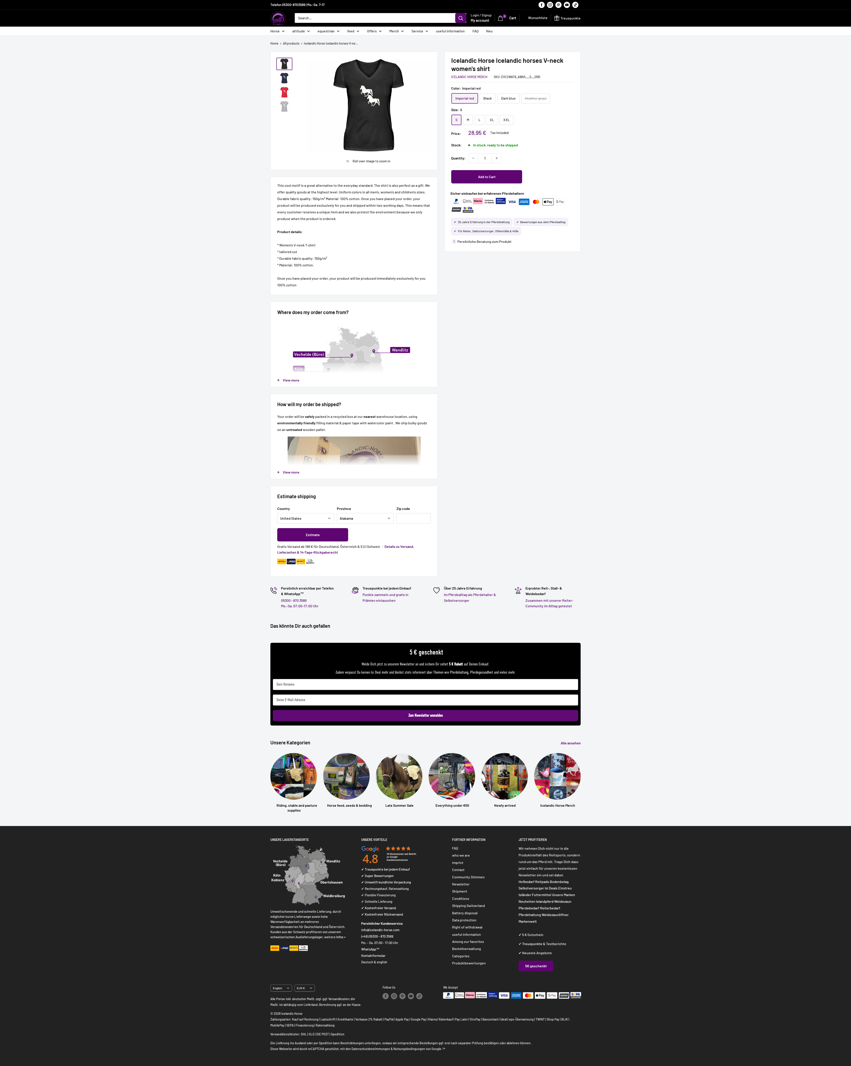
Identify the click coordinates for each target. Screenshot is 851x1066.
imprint (457, 862)
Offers (372, 31)
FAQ (475, 31)
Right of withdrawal (467, 927)
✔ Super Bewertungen (377, 876)
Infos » (341, 937)
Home (274, 43)
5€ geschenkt (536, 966)
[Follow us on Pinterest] (558, 4)
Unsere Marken (563, 895)
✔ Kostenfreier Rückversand (382, 914)
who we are (461, 855)
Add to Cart (487, 177)
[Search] (460, 18)
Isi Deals (551, 888)
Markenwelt (528, 921)
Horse (275, 31)
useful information (450, 31)
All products (291, 43)
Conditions (460, 898)
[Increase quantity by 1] (496, 158)
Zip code (403, 508)
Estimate (313, 535)
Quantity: (458, 158)
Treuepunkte (532, 944)
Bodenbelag (559, 881)
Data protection (464, 920)
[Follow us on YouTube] (567, 4)
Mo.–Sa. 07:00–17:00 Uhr (299, 606)
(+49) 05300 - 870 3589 (377, 936)
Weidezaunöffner (555, 915)
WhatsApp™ (370, 949)
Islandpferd (545, 901)
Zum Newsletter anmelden (425, 715)
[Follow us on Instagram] (550, 4)
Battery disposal (465, 913)
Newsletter (461, 884)
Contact (458, 869)
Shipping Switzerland (468, 905)
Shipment (459, 891)
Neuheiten (527, 901)
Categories (460, 956)
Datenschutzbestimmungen (370, 1049)
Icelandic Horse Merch (469, 77)
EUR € (301, 988)
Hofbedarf (527, 881)
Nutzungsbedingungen (409, 1049)
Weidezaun (562, 901)
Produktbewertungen (469, 963)
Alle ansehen (571, 743)
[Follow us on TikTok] (575, 4)
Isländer (525, 895)
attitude (298, 31)
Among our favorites (468, 941)
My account (480, 20)
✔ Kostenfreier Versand (378, 908)
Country (283, 508)
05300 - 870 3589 (293, 600)
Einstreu (565, 888)
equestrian (326, 31)
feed (350, 31)
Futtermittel (541, 895)
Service (417, 31)
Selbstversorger (531, 888)
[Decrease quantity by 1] (473, 158)
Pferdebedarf (529, 908)
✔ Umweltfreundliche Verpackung (386, 882)
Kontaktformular (373, 956)
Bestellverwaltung (466, 948)
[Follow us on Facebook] (542, 4)
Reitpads (542, 881)
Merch (394, 31)
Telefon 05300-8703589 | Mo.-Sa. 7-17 (297, 5)
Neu (489, 31)
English (277, 988)
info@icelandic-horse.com (380, 930)
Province (344, 508)
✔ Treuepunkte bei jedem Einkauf (385, 869)
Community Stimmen (468, 877)
